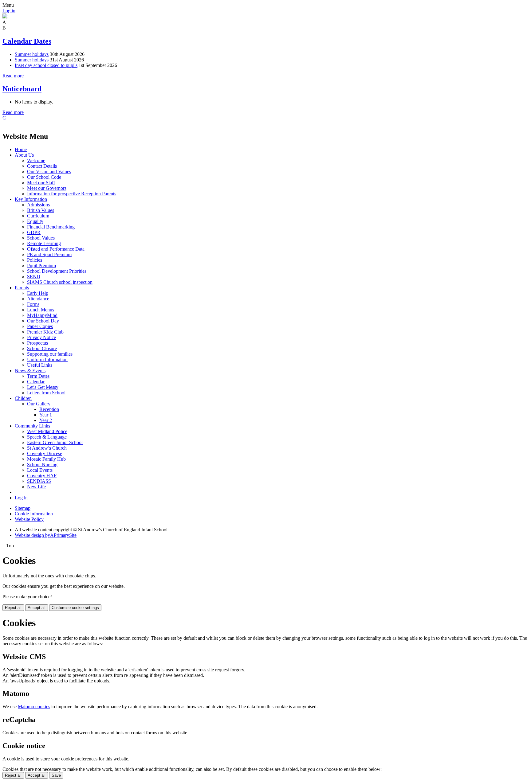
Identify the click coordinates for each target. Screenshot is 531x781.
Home (21, 149)
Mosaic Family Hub (46, 459)
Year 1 (45, 414)
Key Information (31, 199)
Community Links (32, 425)
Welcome (36, 160)
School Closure (42, 348)
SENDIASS (39, 481)
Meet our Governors (46, 188)
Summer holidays (32, 54)
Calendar (36, 381)
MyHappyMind (42, 315)
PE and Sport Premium (49, 254)
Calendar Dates (26, 41)
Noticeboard (21, 89)
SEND (33, 276)
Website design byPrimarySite (46, 535)
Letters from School (46, 392)
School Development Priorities (56, 271)
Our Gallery (38, 403)
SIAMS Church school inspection (59, 282)
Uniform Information (47, 359)
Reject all (13, 607)
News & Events (30, 370)
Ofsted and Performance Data (56, 249)
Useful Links (39, 365)
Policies (34, 260)
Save (56, 775)
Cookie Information (34, 513)
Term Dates (38, 376)
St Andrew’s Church (47, 448)
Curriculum (38, 215)
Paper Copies (40, 326)
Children (23, 398)
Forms (33, 304)
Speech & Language (47, 436)
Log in (8, 10)
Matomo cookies (34, 706)
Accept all (36, 607)
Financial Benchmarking (51, 226)
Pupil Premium (41, 265)
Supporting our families (50, 354)
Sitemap (22, 508)
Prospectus (37, 343)
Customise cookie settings (75, 607)
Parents (22, 287)
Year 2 (45, 420)
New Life (36, 486)
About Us (24, 155)
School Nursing (42, 464)
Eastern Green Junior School (55, 442)
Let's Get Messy (42, 387)
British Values (40, 210)
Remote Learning (44, 243)
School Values (41, 237)
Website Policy (29, 519)
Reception (49, 409)
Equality (35, 221)
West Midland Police (47, 431)
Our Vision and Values (49, 171)
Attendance (38, 298)
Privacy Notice (41, 337)
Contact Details (42, 166)
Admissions (38, 204)
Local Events (40, 470)
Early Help (37, 293)
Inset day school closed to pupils (46, 65)
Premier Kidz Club (45, 331)
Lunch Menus (40, 309)
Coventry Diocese (44, 453)
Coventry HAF (42, 475)
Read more (13, 75)
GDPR (34, 232)
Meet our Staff (41, 182)
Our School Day (43, 320)
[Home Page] (4, 16)
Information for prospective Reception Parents (71, 193)
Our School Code (44, 177)
